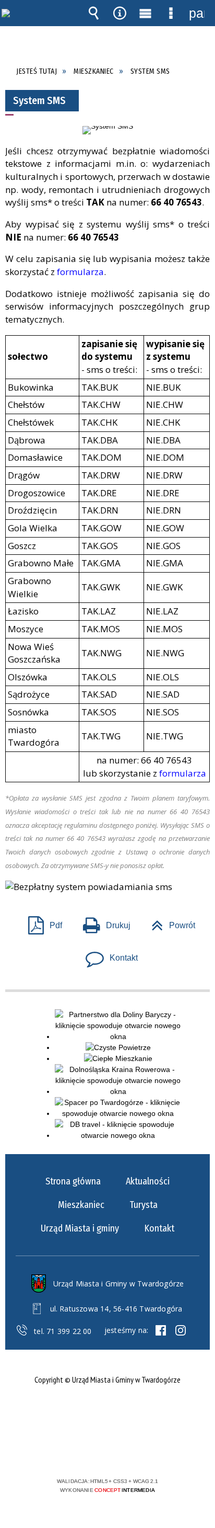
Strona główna (73, 1181)
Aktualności (148, 1181)
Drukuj (102, 922)
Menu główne (145, 13)
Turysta (143, 1205)
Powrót (169, 922)
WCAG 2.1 (139, 1450)
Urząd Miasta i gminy (80, 1228)
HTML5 (91, 1450)
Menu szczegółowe (171, 13)
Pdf (41, 922)
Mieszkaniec (81, 1205)
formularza (80, 272)
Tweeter (180, 1330)
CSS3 (106, 1450)
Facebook (161, 1330)
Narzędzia (119, 13)
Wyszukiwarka (94, 13)
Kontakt (107, 954)
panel (197, 13)
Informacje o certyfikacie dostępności (107, 1413)
